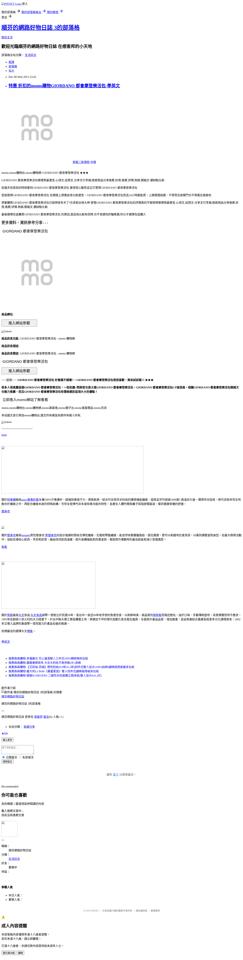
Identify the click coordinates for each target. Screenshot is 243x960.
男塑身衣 (51, 535)
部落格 (13, 66)
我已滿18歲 (9, 953)
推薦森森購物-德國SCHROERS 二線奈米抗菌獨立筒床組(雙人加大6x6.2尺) (55, 675)
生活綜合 (30, 55)
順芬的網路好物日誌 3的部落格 (40, 27)
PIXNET (95, 910)
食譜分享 (29, 726)
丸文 (21, 615)
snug (4, 434)
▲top (4, 732)
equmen (25, 535)
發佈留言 (7, 761)
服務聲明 (155, 910)
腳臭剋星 (33, 499)
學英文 (5, 641)
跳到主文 (7, 37)
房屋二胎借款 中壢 (84, 162)
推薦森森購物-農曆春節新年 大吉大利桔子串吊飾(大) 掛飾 (45, 662)
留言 (46, 716)
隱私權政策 (141, 910)
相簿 (11, 62)
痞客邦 (38, 716)
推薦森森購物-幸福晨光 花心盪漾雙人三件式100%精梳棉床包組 (48, 658)
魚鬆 (4, 546)
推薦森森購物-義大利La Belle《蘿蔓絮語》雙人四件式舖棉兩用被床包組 (54, 671)
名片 (11, 70)
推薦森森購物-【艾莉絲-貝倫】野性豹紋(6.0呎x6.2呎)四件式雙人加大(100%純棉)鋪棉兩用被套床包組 (71, 667)
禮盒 (30, 631)
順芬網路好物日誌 (12, 696)
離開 (20, 953)
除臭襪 (11, 499)
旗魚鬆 (157, 615)
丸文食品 (36, 615)
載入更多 (7, 740)
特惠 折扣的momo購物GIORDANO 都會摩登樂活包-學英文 (64, 85)
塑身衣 (5, 511)
